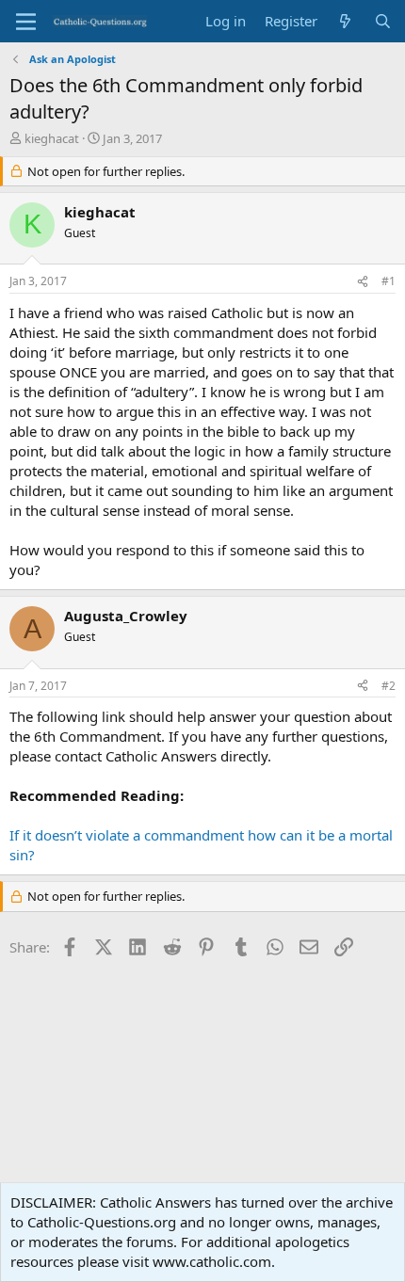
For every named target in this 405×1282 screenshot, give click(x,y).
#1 (388, 281)
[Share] (362, 282)
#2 (388, 686)
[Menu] (26, 21)
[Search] (382, 21)
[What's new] (345, 21)
